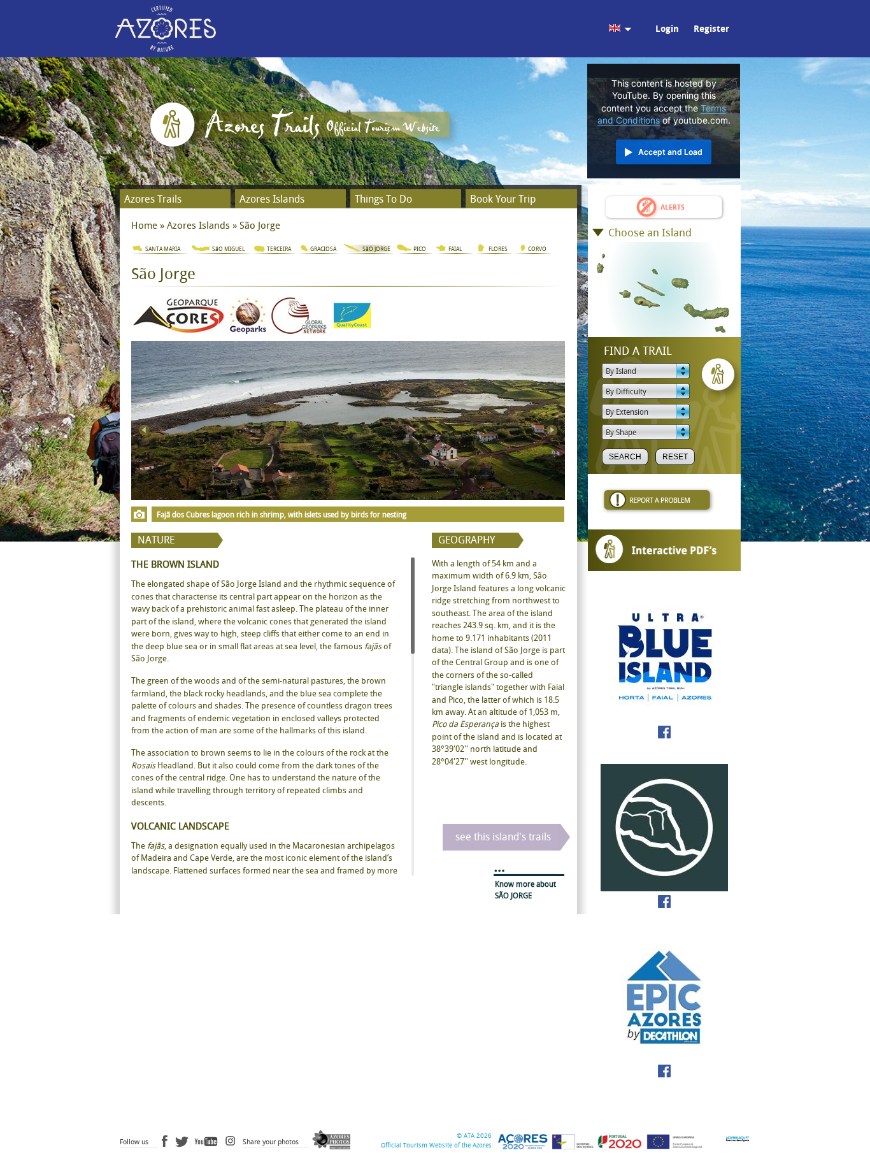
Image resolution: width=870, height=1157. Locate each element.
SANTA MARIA (162, 249)
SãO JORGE (376, 249)
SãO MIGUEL (228, 249)
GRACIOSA (323, 249)
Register (711, 29)
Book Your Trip (503, 199)
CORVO (537, 249)
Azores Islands (271, 199)
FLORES (498, 249)
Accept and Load (670, 152)
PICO (419, 249)
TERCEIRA (279, 249)
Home (144, 225)
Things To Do (383, 199)
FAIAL (455, 249)
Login (667, 29)
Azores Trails (153, 199)
